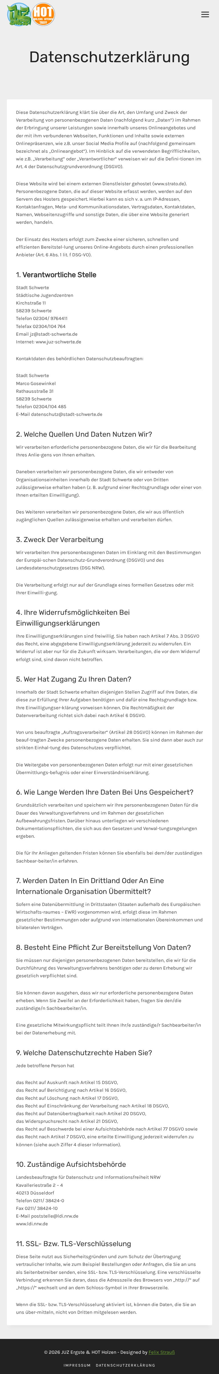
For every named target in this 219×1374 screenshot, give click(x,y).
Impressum (77, 1365)
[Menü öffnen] (205, 14)
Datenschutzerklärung (125, 1365)
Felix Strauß (162, 1352)
